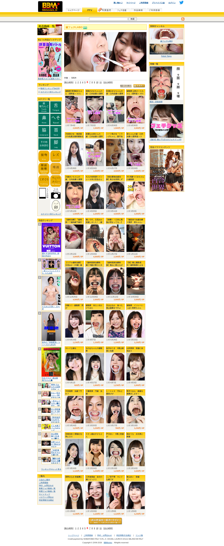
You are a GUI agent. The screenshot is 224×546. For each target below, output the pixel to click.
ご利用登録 (143, 3)
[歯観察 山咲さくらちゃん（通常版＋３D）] (135, 109)
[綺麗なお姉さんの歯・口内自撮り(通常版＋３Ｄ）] (94, 152)
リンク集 (139, 535)
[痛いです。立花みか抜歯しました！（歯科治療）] (94, 238)
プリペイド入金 (158, 3)
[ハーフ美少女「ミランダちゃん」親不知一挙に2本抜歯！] (115, 152)
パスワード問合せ (46, 497)
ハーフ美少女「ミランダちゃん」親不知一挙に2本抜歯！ (114, 136)
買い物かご (118, 3)
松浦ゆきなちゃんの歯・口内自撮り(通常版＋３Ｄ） (114, 93)
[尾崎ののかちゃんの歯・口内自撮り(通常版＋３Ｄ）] (94, 109)
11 (101, 82)
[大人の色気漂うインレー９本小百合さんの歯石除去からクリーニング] (94, 195)
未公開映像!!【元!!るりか (55, 437)
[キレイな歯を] (74, 366)
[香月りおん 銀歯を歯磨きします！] (135, 409)
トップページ (73, 535)
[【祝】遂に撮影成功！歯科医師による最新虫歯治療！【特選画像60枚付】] (135, 281)
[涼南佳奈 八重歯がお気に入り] (74, 452)
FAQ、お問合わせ (46, 485)
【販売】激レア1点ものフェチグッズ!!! (165, 139)
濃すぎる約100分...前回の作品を (50, 254)
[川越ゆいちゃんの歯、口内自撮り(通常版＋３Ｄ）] (74, 195)
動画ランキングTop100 (50, 88)
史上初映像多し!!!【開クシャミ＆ (55, 412)
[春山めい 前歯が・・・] (135, 495)
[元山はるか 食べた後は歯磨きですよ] (115, 324)
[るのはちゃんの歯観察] (94, 366)
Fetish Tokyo (166, 56)
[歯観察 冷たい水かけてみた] (94, 324)
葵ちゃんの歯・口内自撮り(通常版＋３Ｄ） (135, 136)
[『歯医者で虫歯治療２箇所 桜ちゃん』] (135, 238)
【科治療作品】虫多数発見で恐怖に (55, 462)
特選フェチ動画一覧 (47, 491)
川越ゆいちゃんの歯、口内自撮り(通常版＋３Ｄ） (73, 179)
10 (97, 82)
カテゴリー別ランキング (51, 92)
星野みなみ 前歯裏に (73, 477)
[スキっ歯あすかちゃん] (94, 452)
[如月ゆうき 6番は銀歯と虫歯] (115, 367)
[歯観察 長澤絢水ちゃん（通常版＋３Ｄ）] (74, 109)
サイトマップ (44, 494)
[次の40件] (108, 82)
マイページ (130, 3)
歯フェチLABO (166, 41)
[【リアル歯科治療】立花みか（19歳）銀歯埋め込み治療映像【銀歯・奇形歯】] (74, 281)
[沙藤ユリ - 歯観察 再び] (74, 324)
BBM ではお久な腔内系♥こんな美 (55, 388)
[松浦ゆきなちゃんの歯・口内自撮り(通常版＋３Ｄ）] (115, 109)
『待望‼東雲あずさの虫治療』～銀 (55, 453)
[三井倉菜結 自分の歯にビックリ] (94, 495)
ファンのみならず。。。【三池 (55, 429)
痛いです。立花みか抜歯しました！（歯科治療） (94, 222)
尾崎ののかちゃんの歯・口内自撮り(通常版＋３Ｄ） (94, 93)
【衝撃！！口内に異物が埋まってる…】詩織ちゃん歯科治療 (114, 222)
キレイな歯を (70, 348)
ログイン (172, 3)
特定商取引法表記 (46, 500)
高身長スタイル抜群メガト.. (49, 79)
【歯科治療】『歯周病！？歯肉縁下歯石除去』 (73, 222)
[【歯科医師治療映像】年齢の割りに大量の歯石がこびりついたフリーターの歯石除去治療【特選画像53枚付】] (94, 281)
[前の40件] (68, 82)
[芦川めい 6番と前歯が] (115, 452)
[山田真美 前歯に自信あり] (135, 366)
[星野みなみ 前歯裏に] (74, 495)
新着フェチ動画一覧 (47, 488)
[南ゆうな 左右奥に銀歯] (135, 452)
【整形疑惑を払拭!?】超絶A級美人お (55, 421)
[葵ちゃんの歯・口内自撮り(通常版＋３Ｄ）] (135, 152)
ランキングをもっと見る (51, 469)
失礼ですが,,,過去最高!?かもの (50, 379)
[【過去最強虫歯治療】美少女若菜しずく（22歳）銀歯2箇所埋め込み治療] (115, 195)
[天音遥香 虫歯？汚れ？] (74, 409)
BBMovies (108, 543)
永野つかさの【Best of (55, 444)
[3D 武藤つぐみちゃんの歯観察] (135, 195)
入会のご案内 (44, 480)
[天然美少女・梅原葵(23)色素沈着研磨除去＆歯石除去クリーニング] (74, 152)
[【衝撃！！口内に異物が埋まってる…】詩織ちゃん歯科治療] (115, 238)
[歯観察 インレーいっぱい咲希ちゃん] (135, 324)
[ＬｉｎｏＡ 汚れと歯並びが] (115, 409)
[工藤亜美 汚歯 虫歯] (94, 409)
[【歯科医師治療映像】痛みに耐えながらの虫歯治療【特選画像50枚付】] (115, 281)
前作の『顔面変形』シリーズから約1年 (51, 343)
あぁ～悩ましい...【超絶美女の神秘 (55, 396)
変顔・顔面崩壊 (156, 102)
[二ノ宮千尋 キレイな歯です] (115, 495)
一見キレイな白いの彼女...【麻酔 (55, 404)
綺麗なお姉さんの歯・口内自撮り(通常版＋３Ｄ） (94, 136)
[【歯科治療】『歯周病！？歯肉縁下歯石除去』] (74, 237)
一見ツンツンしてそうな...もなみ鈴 (51, 272)
